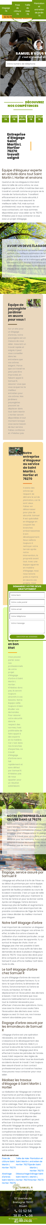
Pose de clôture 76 (17, 9)
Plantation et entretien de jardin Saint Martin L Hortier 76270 (37, 1164)
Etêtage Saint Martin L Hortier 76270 (37, 1176)
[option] (5, 118)
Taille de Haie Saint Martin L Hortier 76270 (23, 1161)
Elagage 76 (6, 10)
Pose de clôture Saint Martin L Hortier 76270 (9, 1163)
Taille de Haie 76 (27, 9)
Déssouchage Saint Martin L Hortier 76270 (23, 1176)
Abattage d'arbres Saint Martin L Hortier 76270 (9, 1178)
